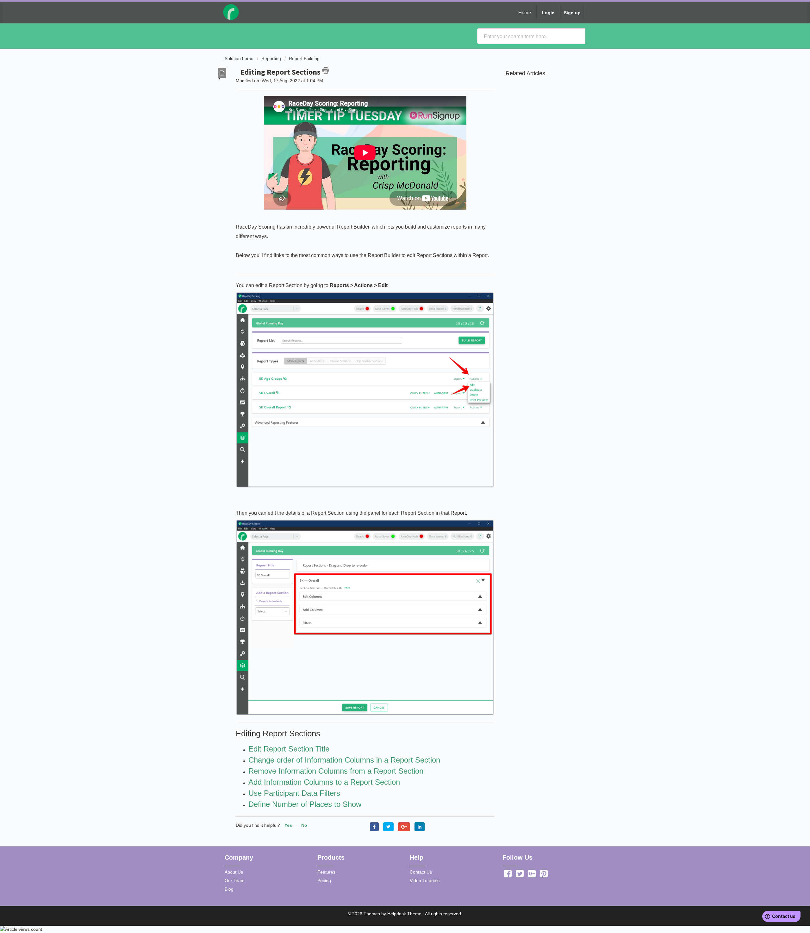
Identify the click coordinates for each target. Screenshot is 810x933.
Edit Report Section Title (288, 749)
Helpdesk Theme (405, 913)
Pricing (324, 880)
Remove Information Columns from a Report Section (335, 771)
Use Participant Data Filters (294, 793)
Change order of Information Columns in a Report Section (344, 760)
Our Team (235, 880)
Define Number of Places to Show (304, 804)
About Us (234, 872)
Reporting (271, 58)
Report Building (304, 58)
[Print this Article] (325, 70)
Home (524, 12)
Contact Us (421, 872)
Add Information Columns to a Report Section (324, 782)
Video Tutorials (424, 880)
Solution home (240, 58)
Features (326, 872)
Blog (229, 889)
